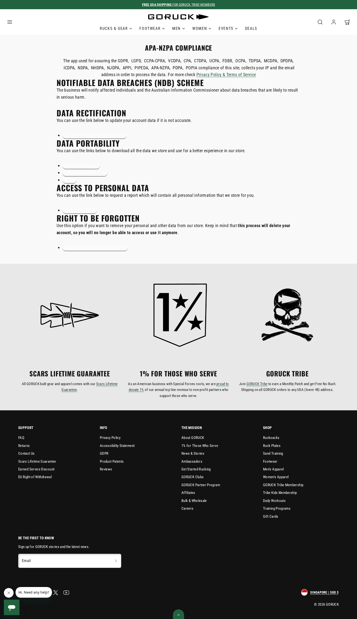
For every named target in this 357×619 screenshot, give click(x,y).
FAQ (21, 438)
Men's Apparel (273, 469)
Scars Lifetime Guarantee (37, 461)
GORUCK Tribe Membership (283, 485)
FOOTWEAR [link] (150, 28)
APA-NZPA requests (81, 165)
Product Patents (112, 461)
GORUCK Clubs (192, 477)
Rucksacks (271, 438)
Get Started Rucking (196, 469)
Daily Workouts (274, 501)
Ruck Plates (271, 446)
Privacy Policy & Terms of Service (226, 74)
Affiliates (188, 493)
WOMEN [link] (199, 28)
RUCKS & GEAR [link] (114, 28)
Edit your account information (94, 135)
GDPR (104, 453)
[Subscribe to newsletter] (115, 561)
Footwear (270, 461)
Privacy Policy (110, 438)
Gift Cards (270, 516)
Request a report (79, 210)
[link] (334, 22)
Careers (187, 508)
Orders (69, 179)
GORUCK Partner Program (200, 485)
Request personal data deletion (95, 247)
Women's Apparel (276, 477)
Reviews (106, 469)
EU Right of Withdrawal (35, 477)
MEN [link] (176, 28)
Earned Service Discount (36, 469)
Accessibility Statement (117, 446)
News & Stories (192, 453)
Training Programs (276, 508)
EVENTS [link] (226, 28)
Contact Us (26, 453)
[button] (10, 22)
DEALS (251, 28)
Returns (24, 446)
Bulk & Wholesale (194, 501)
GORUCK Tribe (257, 384)
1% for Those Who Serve (199, 446)
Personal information (85, 172)
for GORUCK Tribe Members (178, 5)
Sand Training (273, 453)
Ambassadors (191, 461)
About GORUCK (192, 438)
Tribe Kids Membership (280, 493)
